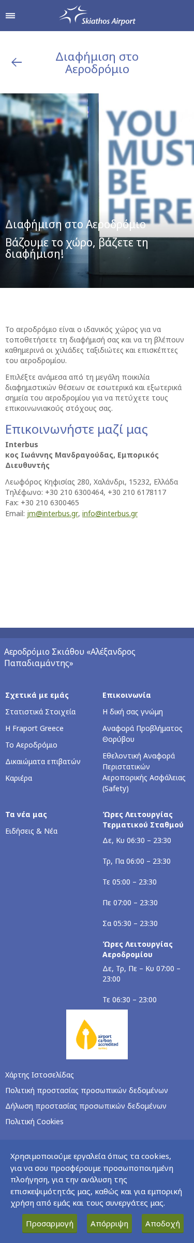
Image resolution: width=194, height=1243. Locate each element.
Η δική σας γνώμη (132, 711)
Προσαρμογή (49, 1223)
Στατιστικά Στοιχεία (40, 711)
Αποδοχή (162, 1223)
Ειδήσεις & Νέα (31, 831)
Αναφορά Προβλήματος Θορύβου (142, 733)
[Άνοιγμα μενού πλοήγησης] (10, 15)
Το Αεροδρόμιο (31, 745)
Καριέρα (18, 778)
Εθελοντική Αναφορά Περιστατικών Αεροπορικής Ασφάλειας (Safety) (144, 772)
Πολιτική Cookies (34, 1121)
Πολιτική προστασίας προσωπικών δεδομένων (86, 1090)
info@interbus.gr (110, 513)
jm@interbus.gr (52, 513)
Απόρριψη (109, 1223)
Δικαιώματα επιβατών (43, 761)
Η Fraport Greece (34, 728)
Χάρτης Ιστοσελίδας (39, 1075)
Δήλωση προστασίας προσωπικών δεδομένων (86, 1106)
